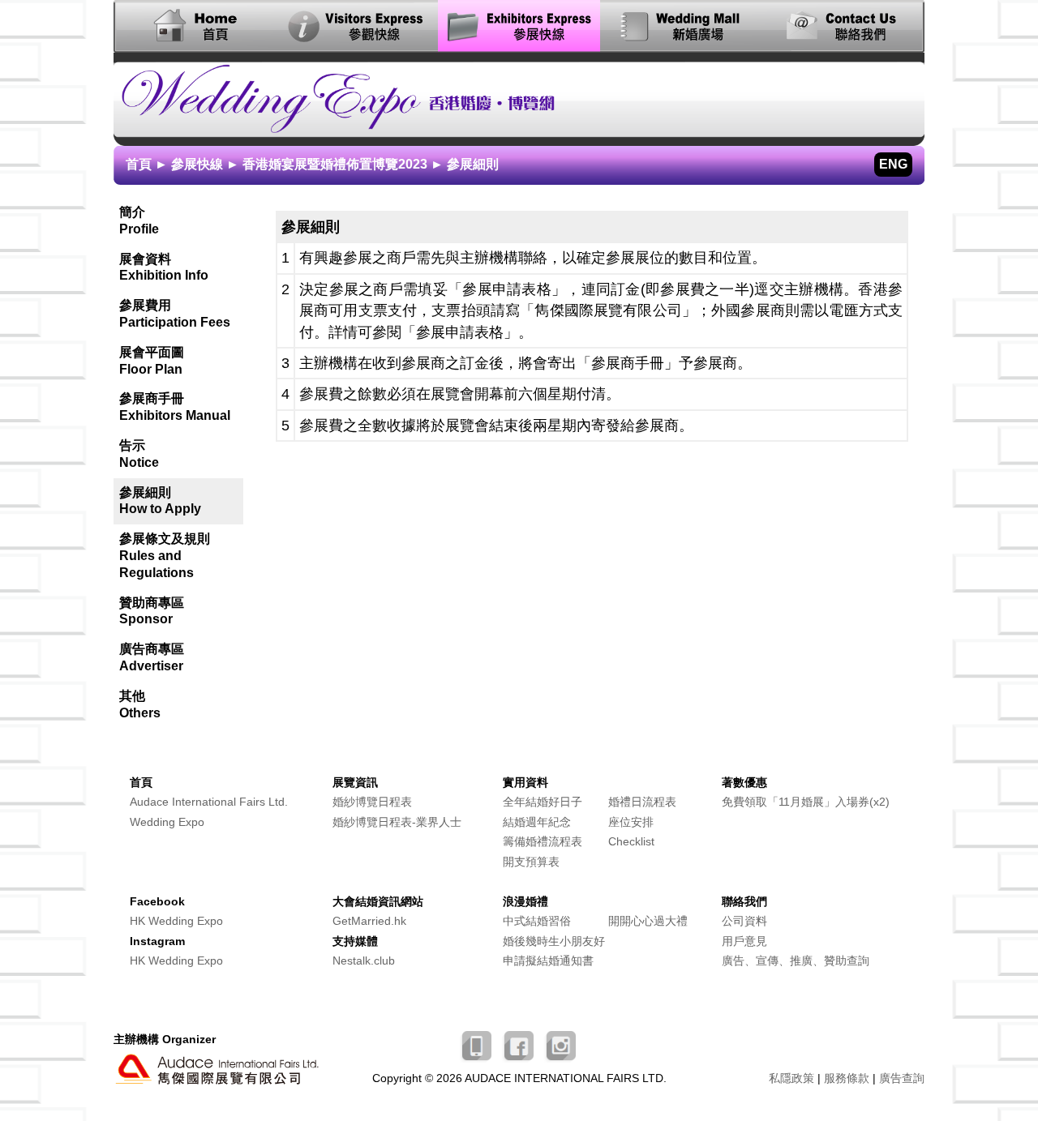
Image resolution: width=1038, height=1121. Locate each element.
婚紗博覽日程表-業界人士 (396, 822)
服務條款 (846, 1078)
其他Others (140, 704)
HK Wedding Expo (176, 921)
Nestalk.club (363, 961)
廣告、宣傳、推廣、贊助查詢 (795, 961)
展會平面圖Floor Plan (151, 360)
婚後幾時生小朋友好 (554, 941)
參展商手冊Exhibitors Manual (174, 406)
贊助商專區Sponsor (151, 611)
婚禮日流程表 (642, 802)
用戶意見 (744, 941)
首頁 (139, 164)
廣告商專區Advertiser (151, 657)
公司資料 (744, 921)
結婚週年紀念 (537, 822)
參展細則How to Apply (160, 501)
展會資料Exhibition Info (163, 267)
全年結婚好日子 (542, 802)
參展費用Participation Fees (174, 313)
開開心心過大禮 (648, 921)
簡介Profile (139, 220)
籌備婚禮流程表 (542, 842)
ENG (893, 164)
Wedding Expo (167, 822)
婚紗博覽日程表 (372, 802)
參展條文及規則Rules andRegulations (164, 556)
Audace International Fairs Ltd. (209, 802)
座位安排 (631, 822)
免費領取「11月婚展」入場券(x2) (806, 802)
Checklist (631, 842)
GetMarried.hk (369, 921)
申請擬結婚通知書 (548, 961)
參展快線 (197, 164)
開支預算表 (531, 862)
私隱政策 (791, 1078)
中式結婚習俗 (537, 921)
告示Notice (139, 454)
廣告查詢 (901, 1078)
